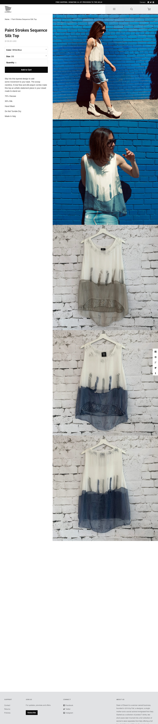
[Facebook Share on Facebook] (156, 351)
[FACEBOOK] (148, 2)
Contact (7, 705)
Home (7, 19)
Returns (7, 709)
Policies (7, 713)
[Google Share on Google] (156, 362)
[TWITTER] (151, 2)
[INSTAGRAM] (153, 2)
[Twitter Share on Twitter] (156, 367)
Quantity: (10, 62)
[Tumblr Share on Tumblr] (156, 373)
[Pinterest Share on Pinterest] (156, 356)
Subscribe (32, 712)
